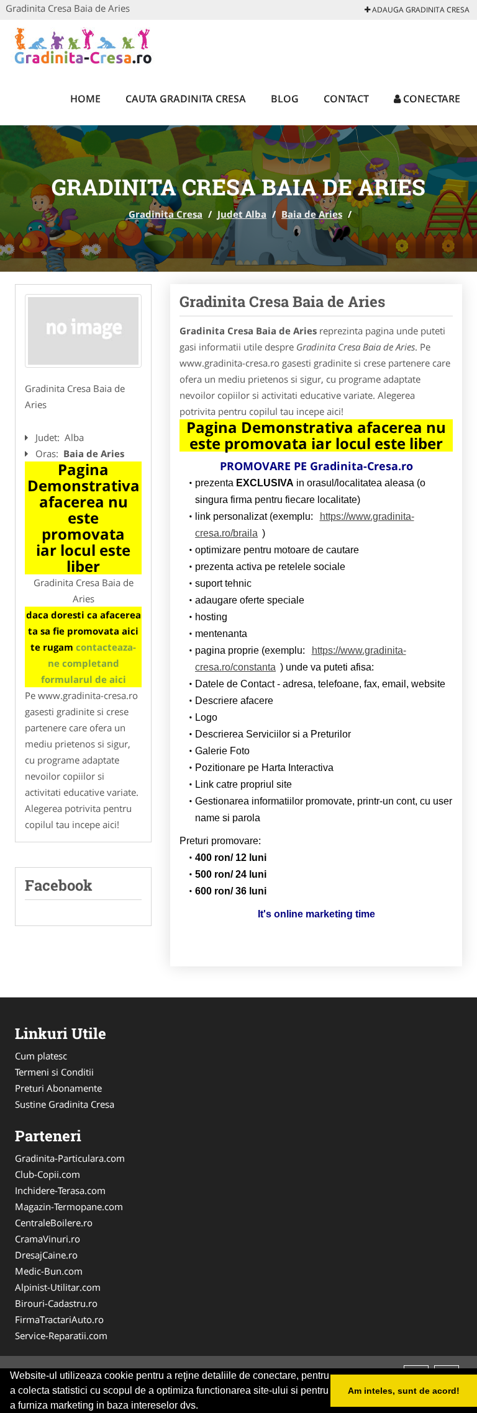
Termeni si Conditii (54, 1072)
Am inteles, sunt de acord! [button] (404, 1391)
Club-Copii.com (47, 1174)
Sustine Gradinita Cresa (64, 1104)
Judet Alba (241, 214)
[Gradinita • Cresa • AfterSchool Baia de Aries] (83, 331)
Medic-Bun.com (49, 1271)
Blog (285, 98)
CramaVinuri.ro (47, 1238)
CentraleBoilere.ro (54, 1222)
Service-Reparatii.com (61, 1335)
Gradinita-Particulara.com (70, 1158)
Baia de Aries (311, 214)
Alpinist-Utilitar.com (58, 1287)
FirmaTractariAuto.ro (59, 1319)
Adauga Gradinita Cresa (420, 9)
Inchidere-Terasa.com (60, 1190)
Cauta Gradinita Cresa (185, 98)
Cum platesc (41, 1056)
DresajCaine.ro (46, 1255)
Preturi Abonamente (58, 1088)
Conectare (430, 98)
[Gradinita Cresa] (87, 44)
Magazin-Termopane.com (69, 1206)
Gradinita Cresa (165, 214)
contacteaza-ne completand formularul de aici (89, 663)
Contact (346, 98)
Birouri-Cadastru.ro (56, 1303)
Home (85, 98)
